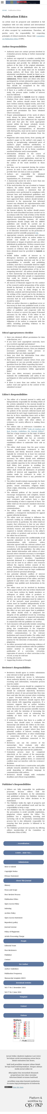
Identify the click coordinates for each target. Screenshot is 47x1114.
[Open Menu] (2, 2)
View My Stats (18, 1087)
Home (4, 10)
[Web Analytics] (8, 1087)
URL (37, 233)
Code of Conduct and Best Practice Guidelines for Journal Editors (26, 430)
